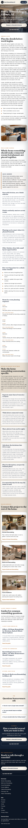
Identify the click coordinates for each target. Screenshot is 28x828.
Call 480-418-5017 (14, 29)
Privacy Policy (4, 812)
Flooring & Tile (4, 791)
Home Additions (5, 787)
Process (3, 806)
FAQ (2, 808)
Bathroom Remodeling (6, 783)
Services (3, 799)
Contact (3, 810)
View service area (5, 823)
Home (2, 6)
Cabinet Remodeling (6, 789)
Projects (3, 802)
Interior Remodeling (6, 793)
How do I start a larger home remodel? (13, 705)
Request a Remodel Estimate (14, 25)
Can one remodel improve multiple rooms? (12, 711)
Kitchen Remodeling (6, 781)
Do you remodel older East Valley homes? (14, 717)
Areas (2, 804)
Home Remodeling (9, 6)
